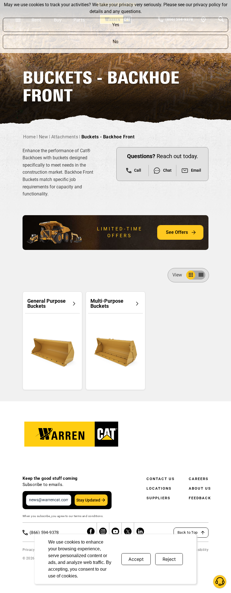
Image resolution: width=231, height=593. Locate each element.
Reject (169, 559)
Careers (198, 479)
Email (196, 170)
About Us (200, 488)
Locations (159, 488)
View (177, 275)
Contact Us (160, 479)
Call (137, 170)
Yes (115, 24)
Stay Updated (88, 500)
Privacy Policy (34, 550)
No (115, 41)
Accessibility (198, 550)
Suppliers (158, 498)
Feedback (200, 498)
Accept (136, 559)
